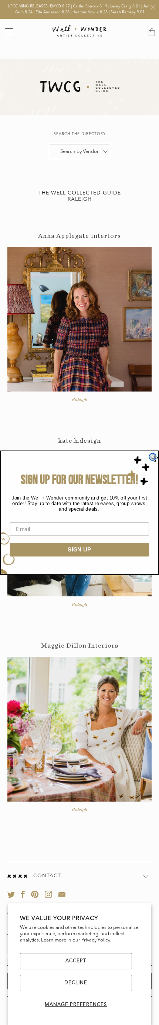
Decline (75, 982)
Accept (75, 961)
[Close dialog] (152, 456)
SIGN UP (79, 549)
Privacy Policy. (96, 940)
